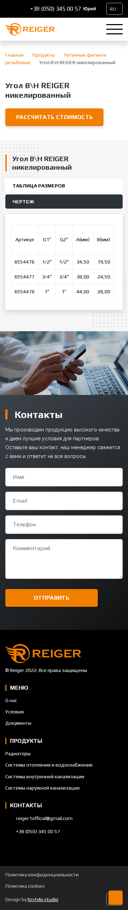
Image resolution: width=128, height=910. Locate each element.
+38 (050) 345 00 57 (55, 8)
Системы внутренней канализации (44, 776)
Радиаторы (18, 753)
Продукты (43, 55)
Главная (14, 55)
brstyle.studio (43, 899)
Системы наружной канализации (42, 788)
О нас (11, 700)
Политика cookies (25, 886)
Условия (14, 711)
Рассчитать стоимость (54, 117)
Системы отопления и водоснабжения (48, 765)
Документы (18, 723)
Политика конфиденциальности (42, 874)
